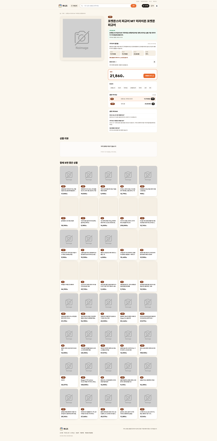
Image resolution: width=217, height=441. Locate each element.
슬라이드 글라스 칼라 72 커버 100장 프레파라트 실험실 (127, 412)
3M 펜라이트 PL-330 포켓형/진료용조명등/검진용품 (128, 285)
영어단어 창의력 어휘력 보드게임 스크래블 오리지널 (108, 349)
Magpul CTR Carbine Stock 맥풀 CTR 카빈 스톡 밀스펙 (88, 381)
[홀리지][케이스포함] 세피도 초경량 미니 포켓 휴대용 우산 (128, 381)
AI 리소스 (72, 433)
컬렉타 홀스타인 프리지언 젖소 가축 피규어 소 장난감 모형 (128, 349)
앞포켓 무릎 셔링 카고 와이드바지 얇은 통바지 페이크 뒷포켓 (147, 253)
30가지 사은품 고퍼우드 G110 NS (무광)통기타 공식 (127, 221)
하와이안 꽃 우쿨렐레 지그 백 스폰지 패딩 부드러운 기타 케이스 (88, 412)
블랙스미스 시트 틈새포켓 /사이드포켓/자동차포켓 (108, 381)
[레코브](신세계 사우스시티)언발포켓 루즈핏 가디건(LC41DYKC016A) (68, 317)
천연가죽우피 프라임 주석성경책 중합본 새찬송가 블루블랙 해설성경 (88, 317)
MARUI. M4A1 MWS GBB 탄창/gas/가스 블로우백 (128, 317)
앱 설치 (137, 1)
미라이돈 (125, 88)
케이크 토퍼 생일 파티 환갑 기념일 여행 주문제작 (108, 189)
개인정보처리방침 (144, 1)
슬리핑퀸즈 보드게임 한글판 (67, 221)
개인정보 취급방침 (89, 433)
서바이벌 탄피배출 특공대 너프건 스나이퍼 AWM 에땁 (88, 349)
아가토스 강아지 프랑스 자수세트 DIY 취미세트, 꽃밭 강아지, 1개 (127, 189)
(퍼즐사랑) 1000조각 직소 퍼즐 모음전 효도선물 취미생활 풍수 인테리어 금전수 (68, 190)
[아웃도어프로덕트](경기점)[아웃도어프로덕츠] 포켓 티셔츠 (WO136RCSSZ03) (148, 317)
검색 (133, 5)
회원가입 (154, 1)
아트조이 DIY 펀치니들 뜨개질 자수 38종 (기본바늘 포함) (68, 253)
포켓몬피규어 (133, 88)
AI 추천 (61, 433)
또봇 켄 (62, 380)
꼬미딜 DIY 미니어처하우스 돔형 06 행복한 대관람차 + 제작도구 (127, 253)
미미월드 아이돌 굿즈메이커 (67, 284)
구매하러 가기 (148, 76)
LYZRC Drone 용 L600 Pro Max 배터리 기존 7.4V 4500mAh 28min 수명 (147, 413)
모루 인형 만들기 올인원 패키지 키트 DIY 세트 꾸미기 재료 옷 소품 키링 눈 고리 (108, 285)
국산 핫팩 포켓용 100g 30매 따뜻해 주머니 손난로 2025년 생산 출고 (108, 222)
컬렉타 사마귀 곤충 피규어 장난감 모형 (68, 349)
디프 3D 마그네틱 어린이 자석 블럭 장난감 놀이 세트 (88, 285)
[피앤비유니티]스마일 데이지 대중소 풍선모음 (148, 189)
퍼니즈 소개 (66, 433)
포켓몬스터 (113, 88)
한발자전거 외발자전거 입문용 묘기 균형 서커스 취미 (108, 317)
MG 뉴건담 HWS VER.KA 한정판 (147, 349)
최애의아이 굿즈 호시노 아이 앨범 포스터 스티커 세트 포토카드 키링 (88, 189)
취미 (63, 13)
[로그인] (157, 5)
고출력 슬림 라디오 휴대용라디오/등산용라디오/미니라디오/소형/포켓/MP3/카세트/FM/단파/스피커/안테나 (88, 253)
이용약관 (82, 433)
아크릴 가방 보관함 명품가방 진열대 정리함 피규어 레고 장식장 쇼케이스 (148, 222)
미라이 (140, 88)
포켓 (145, 88)
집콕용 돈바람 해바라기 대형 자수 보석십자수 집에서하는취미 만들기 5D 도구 (69, 413)
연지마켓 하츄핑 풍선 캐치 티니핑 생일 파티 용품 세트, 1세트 (147, 285)
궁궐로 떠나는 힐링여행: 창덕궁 (147, 380)
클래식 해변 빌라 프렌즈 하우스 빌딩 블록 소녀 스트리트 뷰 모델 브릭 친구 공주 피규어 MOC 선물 (108, 413)
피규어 (119, 88)
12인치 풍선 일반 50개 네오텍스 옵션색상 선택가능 (88, 221)
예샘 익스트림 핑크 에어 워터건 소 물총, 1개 (108, 253)
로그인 (150, 1)
